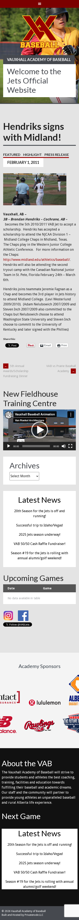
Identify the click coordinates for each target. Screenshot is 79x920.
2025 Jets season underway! (39, 535)
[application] (39, 430)
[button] (39, 430)
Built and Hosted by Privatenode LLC (22, 914)
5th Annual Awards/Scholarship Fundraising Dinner (15, 371)
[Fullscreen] (70, 446)
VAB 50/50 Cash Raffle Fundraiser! (39, 544)
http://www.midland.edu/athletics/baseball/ (36, 260)
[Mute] (64, 446)
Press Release (56, 154)
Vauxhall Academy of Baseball (39, 59)
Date (11, 588)
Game (47, 588)
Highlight (32, 154)
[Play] (9, 446)
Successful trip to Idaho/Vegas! (39, 525)
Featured (11, 154)
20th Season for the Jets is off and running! (39, 845)
